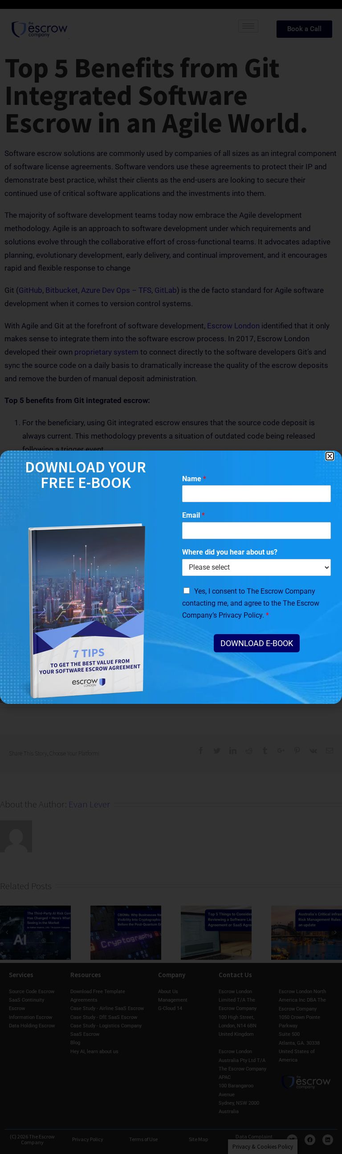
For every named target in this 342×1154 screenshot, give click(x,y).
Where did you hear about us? (229, 552)
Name (194, 479)
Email (193, 515)
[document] (171, 577)
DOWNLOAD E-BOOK (256, 643)
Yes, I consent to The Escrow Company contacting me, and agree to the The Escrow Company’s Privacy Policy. (250, 603)
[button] (329, 456)
